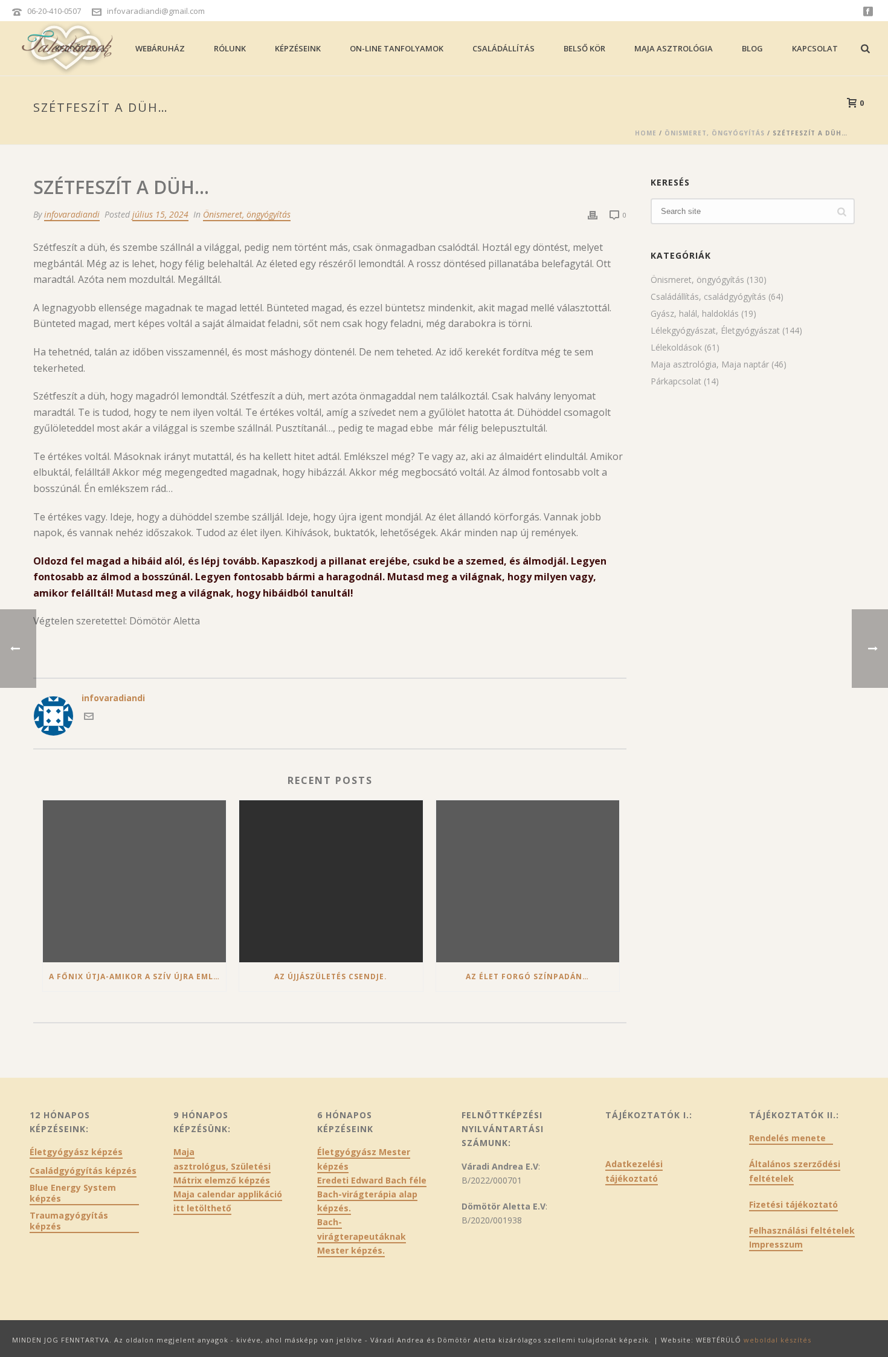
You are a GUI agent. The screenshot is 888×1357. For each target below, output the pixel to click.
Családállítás (503, 48)
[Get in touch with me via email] (89, 718)
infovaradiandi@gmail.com (156, 10)
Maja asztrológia (673, 48)
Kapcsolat (815, 48)
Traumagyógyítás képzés (69, 1221)
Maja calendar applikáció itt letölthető (227, 1201)
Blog (752, 48)
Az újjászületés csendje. (330, 976)
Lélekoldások (676, 347)
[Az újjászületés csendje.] (330, 881)
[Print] (592, 214)
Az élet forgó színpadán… (527, 976)
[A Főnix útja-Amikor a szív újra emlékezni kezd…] (134, 881)
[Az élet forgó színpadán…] (527, 881)
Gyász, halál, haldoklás (695, 313)
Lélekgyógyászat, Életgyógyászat (715, 330)
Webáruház (160, 48)
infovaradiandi (72, 214)
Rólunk (230, 48)
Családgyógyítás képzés (83, 1170)
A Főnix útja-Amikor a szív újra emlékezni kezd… (137, 976)
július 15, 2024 (160, 214)
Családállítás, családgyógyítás (708, 296)
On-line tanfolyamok (396, 48)
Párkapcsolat (676, 381)
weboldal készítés (777, 1339)
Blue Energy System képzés (73, 1193)
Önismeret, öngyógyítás (714, 133)
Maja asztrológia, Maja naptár (710, 364)
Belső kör (584, 48)
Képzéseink (298, 48)
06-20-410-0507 (54, 10)
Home (646, 133)
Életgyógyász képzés (76, 1152)
